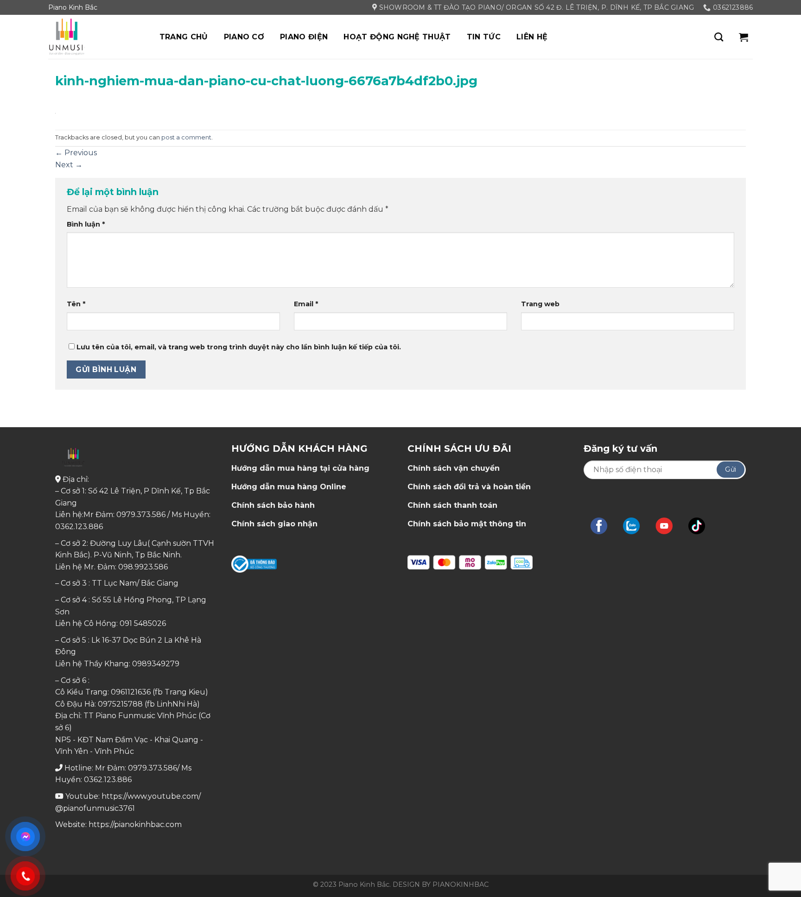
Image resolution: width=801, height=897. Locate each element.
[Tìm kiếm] (719, 37)
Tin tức (484, 36)
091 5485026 (143, 623)
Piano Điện (304, 36)
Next (69, 164)
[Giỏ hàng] (743, 37)
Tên (76, 304)
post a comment (186, 137)
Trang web (540, 304)
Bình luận (86, 224)
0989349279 (155, 663)
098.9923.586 (143, 566)
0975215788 (120, 704)
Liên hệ (531, 36)
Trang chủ (183, 36)
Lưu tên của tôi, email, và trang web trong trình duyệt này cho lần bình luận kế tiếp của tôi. (238, 347)
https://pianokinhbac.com (135, 824)
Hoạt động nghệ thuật (397, 36)
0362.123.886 (79, 526)
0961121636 (131, 692)
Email (306, 304)
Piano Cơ (244, 36)
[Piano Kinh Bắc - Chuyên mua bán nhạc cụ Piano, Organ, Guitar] (94, 37)
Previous (76, 152)
